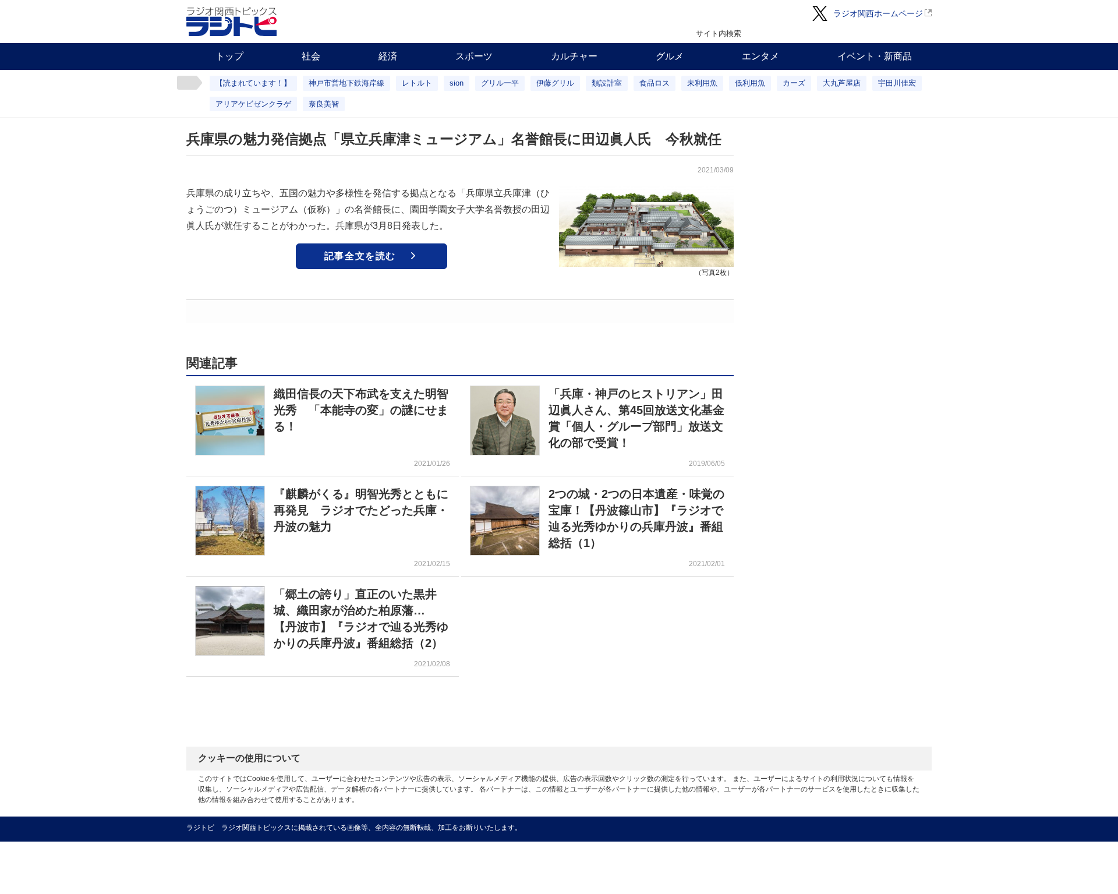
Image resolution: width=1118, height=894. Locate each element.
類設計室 (607, 83)
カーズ (794, 83)
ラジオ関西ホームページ (878, 13)
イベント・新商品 (874, 56)
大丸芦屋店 (842, 83)
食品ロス (654, 83)
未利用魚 (702, 83)
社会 (311, 56)
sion (457, 83)
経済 (387, 56)
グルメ (670, 56)
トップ (229, 56)
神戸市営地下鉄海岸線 (346, 83)
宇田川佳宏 (897, 83)
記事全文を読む (360, 256)
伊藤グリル (555, 83)
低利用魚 (750, 83)
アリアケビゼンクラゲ (253, 104)
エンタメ (760, 56)
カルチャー (574, 56)
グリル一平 (500, 83)
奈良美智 (324, 104)
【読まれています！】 (253, 83)
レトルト (417, 83)
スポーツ (474, 56)
